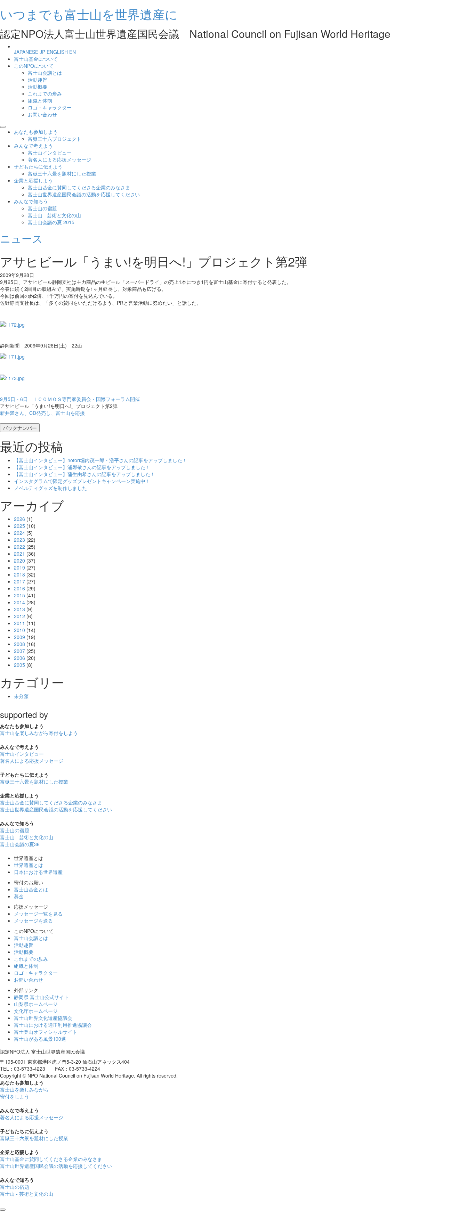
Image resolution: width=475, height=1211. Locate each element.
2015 (19, 595)
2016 (19, 588)
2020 (19, 560)
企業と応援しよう (33, 180)
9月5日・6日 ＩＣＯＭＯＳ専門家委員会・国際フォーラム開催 (70, 398)
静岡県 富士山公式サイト (41, 996)
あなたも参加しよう (36, 131)
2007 (19, 650)
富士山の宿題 (42, 208)
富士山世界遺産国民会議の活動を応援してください (84, 194)
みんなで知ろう (31, 201)
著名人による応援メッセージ (59, 159)
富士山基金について (36, 58)
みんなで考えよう (33, 145)
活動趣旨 (37, 79)
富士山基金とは (31, 889)
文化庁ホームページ (36, 1010)
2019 (19, 567)
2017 (19, 581)
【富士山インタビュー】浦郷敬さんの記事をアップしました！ (82, 467)
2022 (19, 546)
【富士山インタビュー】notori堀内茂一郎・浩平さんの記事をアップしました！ (100, 460)
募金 (19, 896)
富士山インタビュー (50, 152)
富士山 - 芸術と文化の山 (54, 215)
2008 (19, 643)
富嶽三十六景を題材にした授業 (62, 173)
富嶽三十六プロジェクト (54, 138)
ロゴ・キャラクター (50, 107)
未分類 (21, 696)
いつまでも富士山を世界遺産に (89, 14)
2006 (19, 657)
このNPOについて (34, 65)
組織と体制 (40, 100)
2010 (19, 630)
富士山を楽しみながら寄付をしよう (24, 1093)
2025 (19, 525)
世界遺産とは (28, 864)
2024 (19, 532)
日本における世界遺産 (38, 871)
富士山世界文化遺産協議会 (43, 1017)
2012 (19, 616)
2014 (19, 602)
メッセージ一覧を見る (38, 913)
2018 (19, 574)
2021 (19, 553)
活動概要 (37, 86)
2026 (19, 518)
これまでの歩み (45, 93)
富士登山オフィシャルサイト (45, 1031)
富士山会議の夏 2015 (51, 222)
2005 (19, 664)
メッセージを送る (33, 920)
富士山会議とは (45, 72)
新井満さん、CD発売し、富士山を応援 (42, 412)
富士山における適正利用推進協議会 (53, 1024)
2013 (19, 609)
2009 (19, 636)
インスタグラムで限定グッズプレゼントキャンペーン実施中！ (82, 480)
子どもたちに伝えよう (38, 166)
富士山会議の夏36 (20, 844)
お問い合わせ (42, 114)
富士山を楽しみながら (39, 732)
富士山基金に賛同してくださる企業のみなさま (79, 187)
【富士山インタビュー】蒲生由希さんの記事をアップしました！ (84, 474)
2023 (19, 539)
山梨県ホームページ (36, 1003)
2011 (19, 623)
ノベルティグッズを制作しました (50, 487)
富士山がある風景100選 (40, 1038)
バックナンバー (20, 427)
